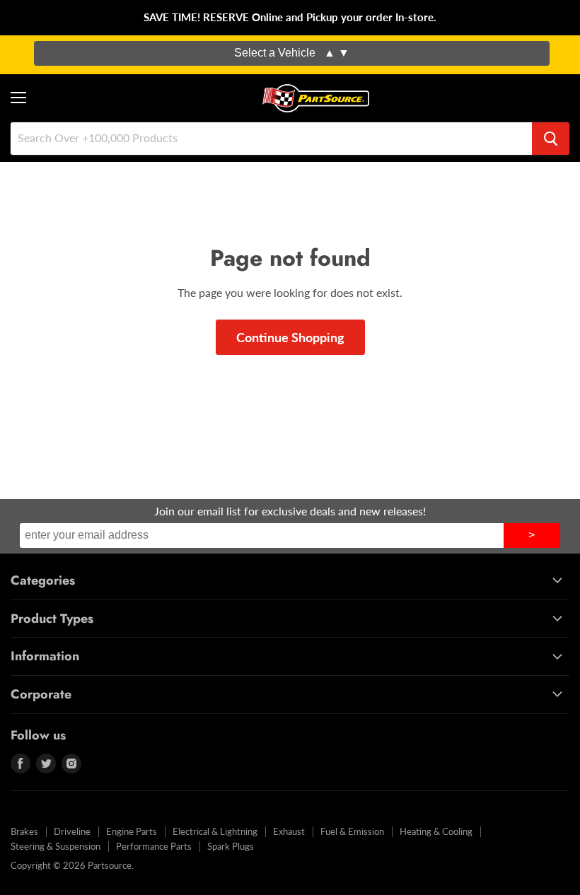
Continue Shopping (290, 337)
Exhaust (289, 831)
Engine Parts (131, 831)
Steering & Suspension (55, 846)
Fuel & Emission (352, 831)
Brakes (24, 831)
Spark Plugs (230, 846)
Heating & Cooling (436, 831)
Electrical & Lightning (215, 831)
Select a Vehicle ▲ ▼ (291, 53)
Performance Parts (154, 846)
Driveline (72, 831)
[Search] (550, 138)
